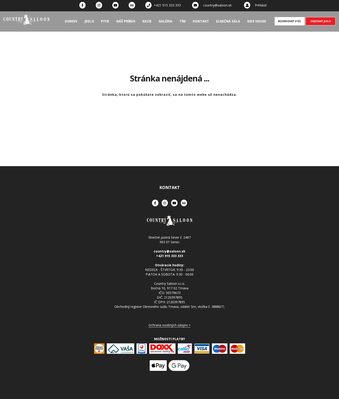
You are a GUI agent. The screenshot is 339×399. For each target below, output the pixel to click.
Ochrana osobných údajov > (169, 325)
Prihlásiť (261, 5)
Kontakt (201, 21)
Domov (71, 21)
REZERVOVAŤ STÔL (289, 21)
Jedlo (89, 21)
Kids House (256, 21)
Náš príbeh (125, 21)
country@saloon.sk (217, 5)
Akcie (147, 21)
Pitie (105, 21)
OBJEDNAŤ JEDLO (320, 21)
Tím (182, 21)
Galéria (165, 21)
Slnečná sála (228, 21)
